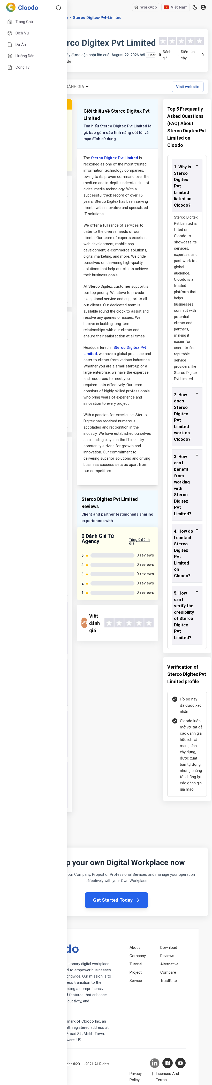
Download (168, 947)
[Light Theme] (195, 7)
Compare (168, 972)
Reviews (167, 955)
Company (138, 955)
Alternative (169, 964)
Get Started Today (113, 900)
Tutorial (136, 964)
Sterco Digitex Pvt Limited (114, 158)
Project (136, 972)
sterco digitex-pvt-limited (97, 17)
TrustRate (168, 980)
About (135, 947)
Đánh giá (74, 86)
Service (136, 980)
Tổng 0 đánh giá (139, 541)
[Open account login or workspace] (203, 7)
